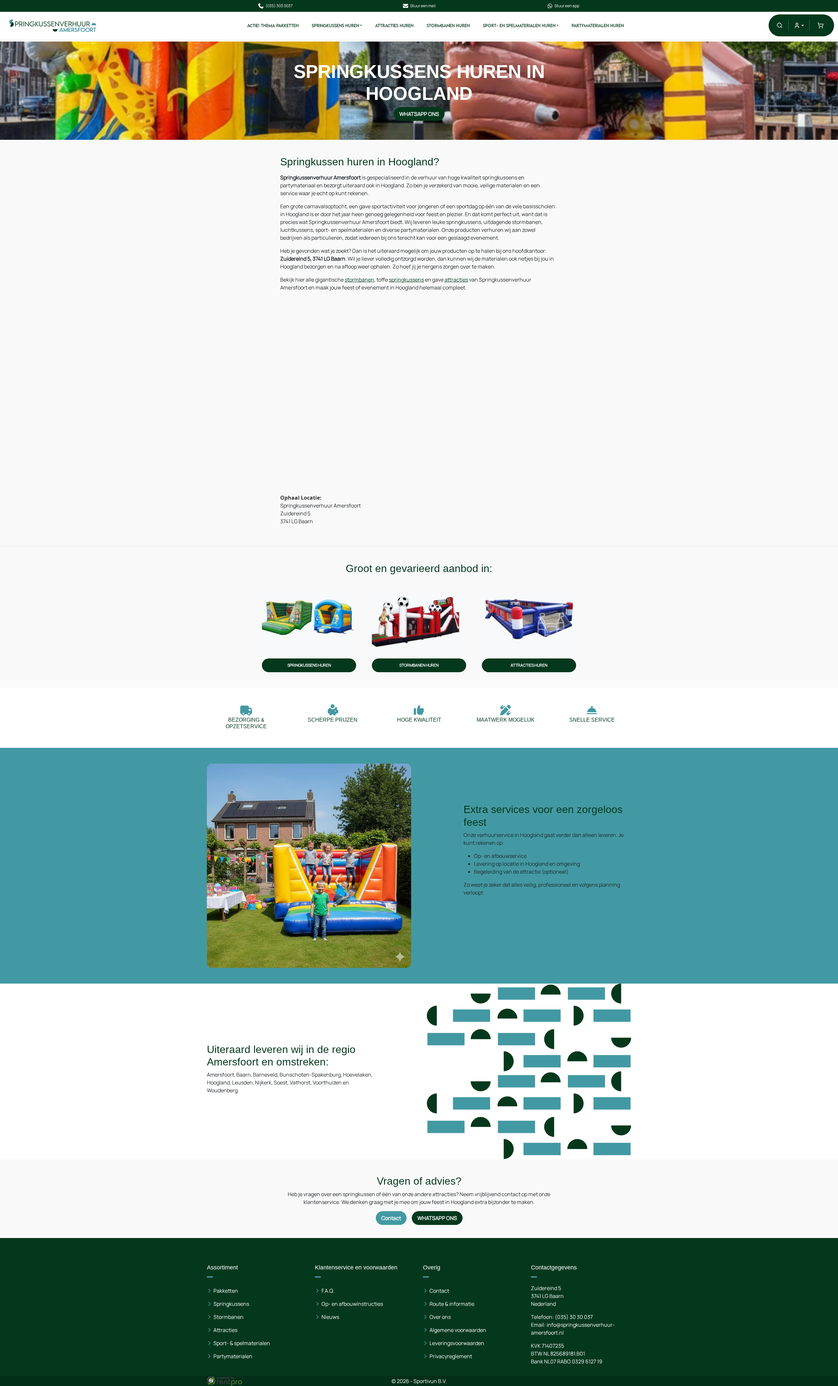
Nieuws (330, 1317)
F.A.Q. (328, 1290)
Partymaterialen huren (598, 25)
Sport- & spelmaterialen (241, 1343)
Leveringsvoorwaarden (456, 1343)
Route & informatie (451, 1303)
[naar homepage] (53, 25)
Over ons (440, 1317)
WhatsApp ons (419, 114)
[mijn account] (799, 25)
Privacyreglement (450, 1356)
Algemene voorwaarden (457, 1330)
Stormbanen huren (448, 25)
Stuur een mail (423, 6)
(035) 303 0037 (279, 6)
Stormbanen (228, 1317)
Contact (391, 1218)
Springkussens (231, 1303)
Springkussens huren (335, 25)
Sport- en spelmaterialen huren (519, 25)
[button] (779, 25)
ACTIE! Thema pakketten (273, 25)
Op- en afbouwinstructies (352, 1303)
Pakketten (225, 1290)
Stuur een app (567, 6)
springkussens (406, 279)
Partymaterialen (232, 1356)
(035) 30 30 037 (574, 1317)
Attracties (225, 1330)
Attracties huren (394, 25)
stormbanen (359, 279)
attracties (456, 279)
